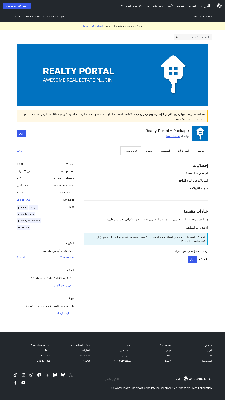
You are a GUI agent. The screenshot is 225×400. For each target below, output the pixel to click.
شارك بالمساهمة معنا (80, 345)
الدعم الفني (125, 350)
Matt (46, 350)
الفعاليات (86, 350)
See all (21, 257)
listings (33, 207)
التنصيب (165, 150)
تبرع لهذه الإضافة (64, 313)
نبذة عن (208, 345)
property (22, 207)
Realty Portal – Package (167, 130)
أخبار (209, 350)
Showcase (165, 345)
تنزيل (21, 133)
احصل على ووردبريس (17, 5)
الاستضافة (207, 355)
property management (29, 220)
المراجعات (183, 150)
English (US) (23, 199)
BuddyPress (43, 360)
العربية (177, 379)
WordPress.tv (122, 360)
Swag (86, 360)
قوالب (168, 350)
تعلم (129, 345)
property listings (26, 214)
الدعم (20, 150)
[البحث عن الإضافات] (177, 37)
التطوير (149, 150)
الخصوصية (207, 360)
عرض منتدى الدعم (64, 285)
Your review (67, 257)
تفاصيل (201, 150)
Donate (85, 355)
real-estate (23, 227)
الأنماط (168, 360)
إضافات (167, 355)
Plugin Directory (203, 16)
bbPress (45, 355)
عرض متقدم (131, 150)
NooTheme (173, 136)
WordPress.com (40, 345)
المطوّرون (126, 355)
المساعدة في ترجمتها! (93, 26)
